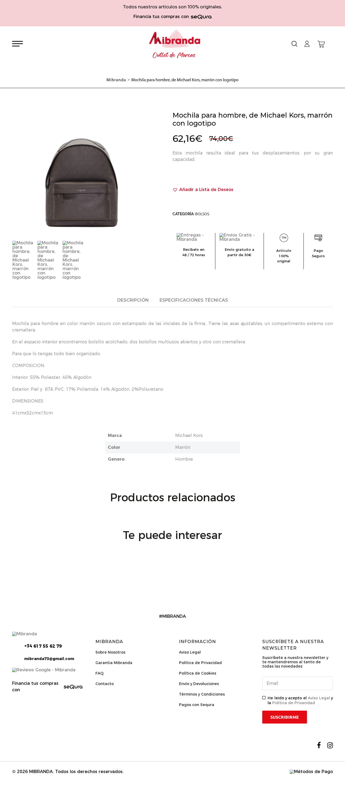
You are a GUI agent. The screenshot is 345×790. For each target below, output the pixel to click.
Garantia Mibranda (113, 662)
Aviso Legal (190, 652)
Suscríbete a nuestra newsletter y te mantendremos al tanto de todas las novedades (295, 662)
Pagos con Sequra (196, 704)
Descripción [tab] (133, 300)
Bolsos (202, 214)
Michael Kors (189, 435)
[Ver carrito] (321, 44)
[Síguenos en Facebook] (319, 745)
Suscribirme (284, 717)
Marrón (182, 447)
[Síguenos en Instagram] (330, 745)
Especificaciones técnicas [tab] (194, 300)
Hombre (184, 459)
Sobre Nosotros (110, 652)
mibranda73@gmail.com (49, 658)
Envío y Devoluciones (199, 683)
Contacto (104, 683)
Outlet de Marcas (174, 55)
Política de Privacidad (200, 662)
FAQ (99, 673)
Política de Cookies (197, 673)
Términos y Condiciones (202, 694)
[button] (202, 189)
